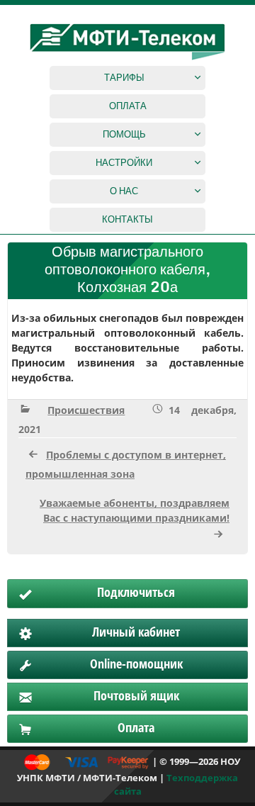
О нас (124, 190)
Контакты (127, 219)
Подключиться (136, 591)
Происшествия (86, 410)
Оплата (128, 105)
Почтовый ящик (136, 695)
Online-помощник (136, 663)
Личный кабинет (136, 631)
